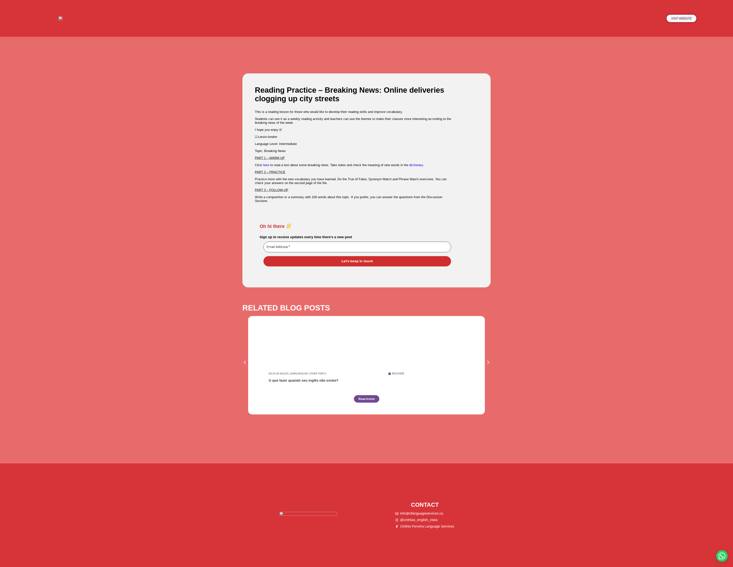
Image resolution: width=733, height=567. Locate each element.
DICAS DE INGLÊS (278, 373)
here (266, 165)
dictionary (416, 165)
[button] (244, 362)
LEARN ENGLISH (299, 373)
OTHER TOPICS (317, 373)
